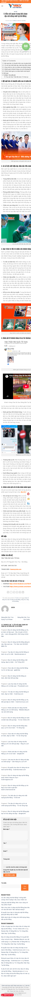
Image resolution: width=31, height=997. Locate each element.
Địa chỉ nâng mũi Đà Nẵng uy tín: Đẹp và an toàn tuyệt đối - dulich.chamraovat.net (15, 787)
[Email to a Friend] (17, 592)
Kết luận (6, 73)
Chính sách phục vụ (18, 985)
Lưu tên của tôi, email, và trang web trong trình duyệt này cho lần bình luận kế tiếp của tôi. (15, 869)
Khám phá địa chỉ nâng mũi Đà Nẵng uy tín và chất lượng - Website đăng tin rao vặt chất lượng (15, 710)
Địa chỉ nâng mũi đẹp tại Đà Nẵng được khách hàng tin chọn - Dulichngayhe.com (15, 777)
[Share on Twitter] (14, 592)
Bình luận (6, 829)
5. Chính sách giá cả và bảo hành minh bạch (16, 71)
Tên (5, 843)
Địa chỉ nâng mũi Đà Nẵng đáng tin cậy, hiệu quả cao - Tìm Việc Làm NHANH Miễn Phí (15, 644)
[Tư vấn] (28, 498)
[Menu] (2, 6)
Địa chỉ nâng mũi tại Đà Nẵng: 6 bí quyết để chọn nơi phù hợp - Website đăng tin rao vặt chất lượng (15, 939)
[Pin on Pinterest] (20, 592)
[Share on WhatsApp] (8, 592)
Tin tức (15, 11)
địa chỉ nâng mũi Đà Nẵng (13, 599)
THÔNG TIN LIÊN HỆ (9, 75)
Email (5, 851)
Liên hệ (27, 985)
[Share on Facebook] (11, 592)
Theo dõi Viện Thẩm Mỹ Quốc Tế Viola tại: (17, 77)
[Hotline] (28, 493)
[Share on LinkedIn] (23, 592)
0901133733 (8, 995)
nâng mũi (23, 599)
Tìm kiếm (3, 883)
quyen (23, 20)
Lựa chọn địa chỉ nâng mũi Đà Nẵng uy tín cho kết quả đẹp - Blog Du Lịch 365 (15, 744)
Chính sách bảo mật (7, 985)
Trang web (6, 859)
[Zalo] (28, 503)
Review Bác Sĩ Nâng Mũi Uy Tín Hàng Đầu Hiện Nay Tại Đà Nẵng (15, 963)
